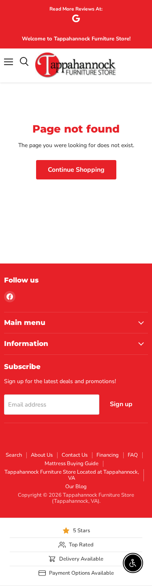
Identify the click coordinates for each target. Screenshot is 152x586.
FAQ (133, 455)
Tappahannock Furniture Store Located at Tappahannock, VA (71, 475)
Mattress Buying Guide (71, 463)
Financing (107, 455)
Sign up (121, 404)
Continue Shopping (76, 169)
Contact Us (75, 455)
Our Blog (76, 486)
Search (14, 455)
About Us (42, 455)
